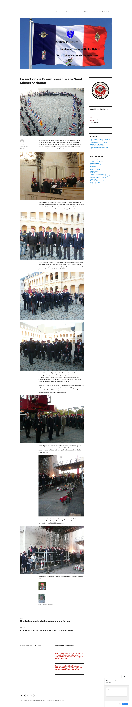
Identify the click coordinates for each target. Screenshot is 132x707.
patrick (22, 144)
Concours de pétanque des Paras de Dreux (100, 139)
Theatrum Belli (93, 166)
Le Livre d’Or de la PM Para (96, 161)
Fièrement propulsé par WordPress (55, 700)
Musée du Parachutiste (95, 182)
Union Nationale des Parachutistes (98, 160)
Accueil (58, 12)
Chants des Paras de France (96, 164)
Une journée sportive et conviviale (98, 142)
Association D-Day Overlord (97, 181)
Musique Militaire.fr (95, 169)
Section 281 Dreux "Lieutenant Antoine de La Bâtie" (32, 700)
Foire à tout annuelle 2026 (96, 141)
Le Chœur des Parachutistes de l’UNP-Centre (96, 12)
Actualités (76, 12)
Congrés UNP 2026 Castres (96, 144)
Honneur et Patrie (94, 168)
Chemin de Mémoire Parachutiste (98, 174)
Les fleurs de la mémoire (96, 184)
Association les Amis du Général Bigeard (100, 176)
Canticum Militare (94, 163)
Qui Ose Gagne (93, 172)
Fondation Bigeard (94, 171)
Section (66, 12)
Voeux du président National (97, 145)
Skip (120, 703)
